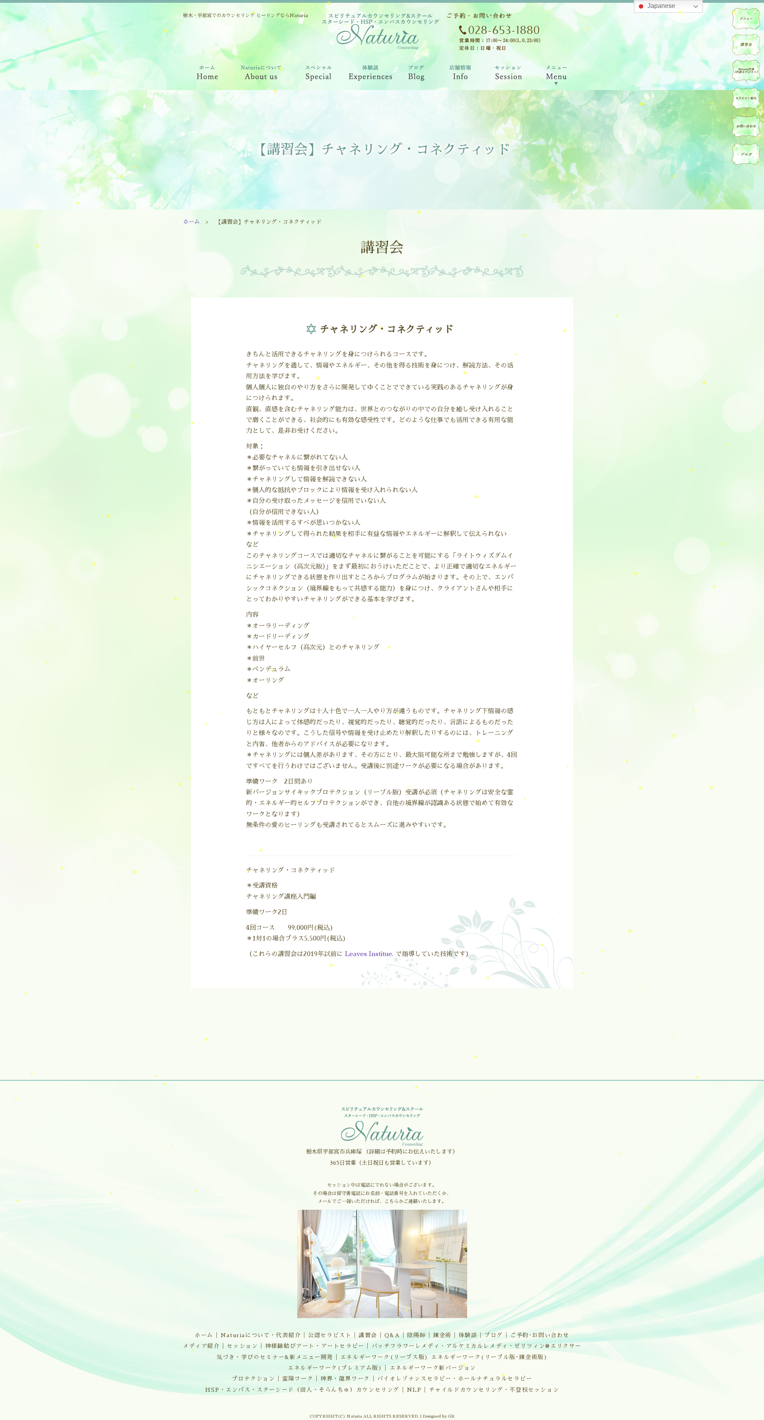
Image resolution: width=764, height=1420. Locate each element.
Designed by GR (439, 1416)
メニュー (746, 18)
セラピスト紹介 (746, 98)
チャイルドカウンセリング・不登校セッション (494, 1390)
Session (507, 75)
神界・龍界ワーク (345, 1378)
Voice (371, 75)
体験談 (468, 1335)
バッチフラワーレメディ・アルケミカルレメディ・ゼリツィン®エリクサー (476, 1346)
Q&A (392, 1335)
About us (261, 75)
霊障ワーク (297, 1378)
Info (460, 75)
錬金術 (442, 1335)
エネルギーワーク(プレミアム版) (335, 1368)
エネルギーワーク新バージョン (433, 1368)
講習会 (368, 1335)
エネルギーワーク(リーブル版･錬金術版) (489, 1357)
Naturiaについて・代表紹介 (260, 1335)
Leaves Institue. (370, 954)
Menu (556, 75)
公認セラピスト (329, 1335)
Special (319, 75)
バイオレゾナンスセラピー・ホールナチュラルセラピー (454, 1378)
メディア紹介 (201, 1346)
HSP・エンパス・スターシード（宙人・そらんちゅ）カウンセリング (302, 1390)
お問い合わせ (746, 126)
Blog (417, 75)
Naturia (378, 95)
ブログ (493, 1335)
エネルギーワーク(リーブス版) (384, 1357)
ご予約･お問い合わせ (539, 1335)
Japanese (660, 5)
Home (206, 75)
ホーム (191, 222)
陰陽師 (416, 1335)
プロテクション (253, 1378)
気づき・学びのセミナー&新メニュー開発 (274, 1357)
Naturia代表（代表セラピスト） (746, 70)
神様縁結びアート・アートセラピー (314, 1346)
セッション (242, 1346)
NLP (414, 1390)
